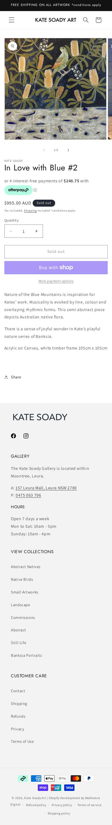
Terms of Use (22, 741)
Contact (18, 690)
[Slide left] (44, 150)
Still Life (18, 642)
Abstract (18, 629)
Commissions (23, 617)
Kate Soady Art (35, 798)
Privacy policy (62, 805)
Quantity (11, 220)
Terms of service (89, 805)
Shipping (30, 210)
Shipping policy (59, 813)
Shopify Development (64, 798)
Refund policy (36, 805)
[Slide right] (68, 150)
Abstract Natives (26, 566)
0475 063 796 (28, 495)
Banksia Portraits (26, 655)
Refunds (18, 716)
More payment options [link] (56, 281)
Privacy (17, 728)
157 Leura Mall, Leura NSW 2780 (46, 488)
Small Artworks (24, 592)
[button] (11, 20)
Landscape (20, 604)
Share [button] (16, 377)
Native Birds (22, 579)
